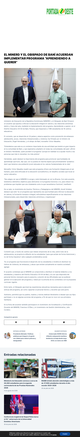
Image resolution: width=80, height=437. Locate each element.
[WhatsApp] (64, 322)
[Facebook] (16, 322)
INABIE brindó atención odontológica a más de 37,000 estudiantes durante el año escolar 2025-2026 (57, 383)
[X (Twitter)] (40, 322)
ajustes (54, 435)
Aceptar (65, 434)
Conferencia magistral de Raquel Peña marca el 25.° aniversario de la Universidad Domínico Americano (21, 419)
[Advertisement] (40, 32)
